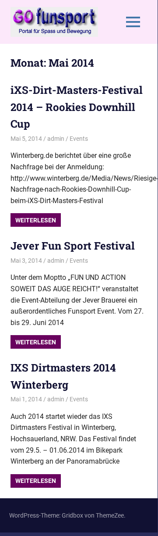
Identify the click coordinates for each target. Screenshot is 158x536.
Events (79, 138)
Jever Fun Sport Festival (73, 246)
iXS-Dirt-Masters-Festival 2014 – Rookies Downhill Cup (77, 107)
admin (55, 138)
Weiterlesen (35, 220)
